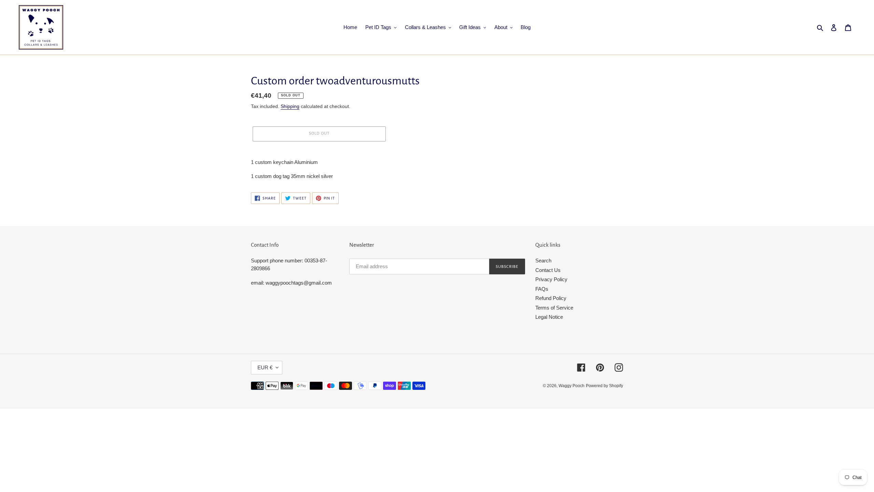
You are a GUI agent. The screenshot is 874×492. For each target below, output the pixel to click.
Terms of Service (554, 308)
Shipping (290, 106)
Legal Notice (549, 317)
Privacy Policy (551, 279)
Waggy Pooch (571, 385)
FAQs (541, 289)
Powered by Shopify (604, 385)
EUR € (264, 367)
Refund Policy (550, 298)
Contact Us (548, 270)
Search (543, 260)
